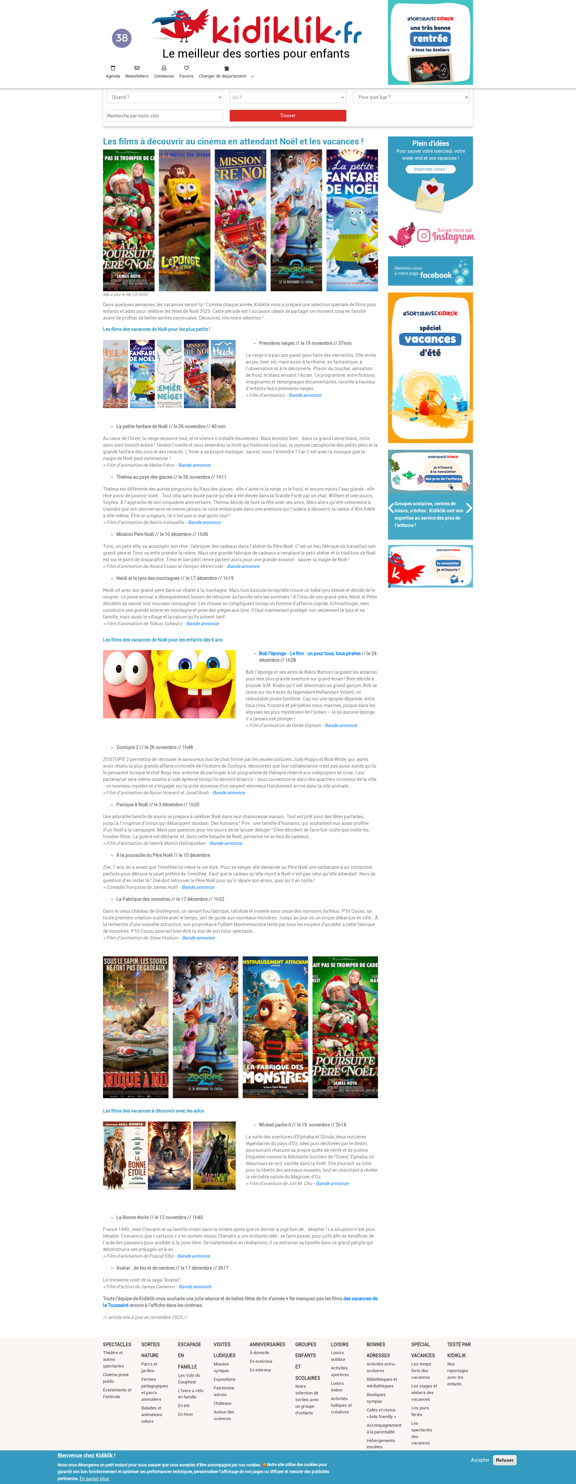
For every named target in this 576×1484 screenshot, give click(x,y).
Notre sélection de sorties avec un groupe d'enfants (307, 1399)
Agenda (113, 76)
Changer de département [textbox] (222, 76)
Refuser (505, 1460)
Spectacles (117, 1344)
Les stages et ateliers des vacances (424, 1392)
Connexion (164, 76)
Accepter (480, 1460)
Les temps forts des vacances (421, 1370)
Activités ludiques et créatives (341, 1405)
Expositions (225, 1379)
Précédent (391, 508)
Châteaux (223, 1403)
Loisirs (340, 1344)
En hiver (185, 1414)
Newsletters (137, 76)
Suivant (469, 508)
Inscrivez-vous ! (430, 169)
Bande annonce (305, 395)
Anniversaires (267, 1344)
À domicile (259, 1352)
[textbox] (288, 98)
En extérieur (261, 1361)
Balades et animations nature (151, 1414)
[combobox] (226, 70)
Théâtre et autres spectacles (113, 1359)
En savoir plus (94, 1478)
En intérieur (260, 1369)
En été (184, 1405)
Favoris (186, 76)
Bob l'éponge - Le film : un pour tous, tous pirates (310, 653)
